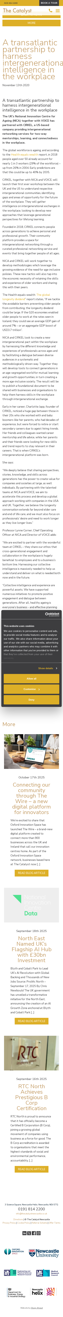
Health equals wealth (24, 155)
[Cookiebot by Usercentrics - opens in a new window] (45, 615)
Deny (31, 699)
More (32, 23)
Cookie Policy (23, 1222)
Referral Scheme (39, 1222)
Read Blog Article (31, 873)
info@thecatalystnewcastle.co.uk (31, 1213)
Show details (45, 668)
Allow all (31, 678)
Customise (30, 689)
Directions (18, 1219)
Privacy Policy (9, 1222)
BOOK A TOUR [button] (49, 3)
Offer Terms (54, 1222)
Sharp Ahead (37, 1308)
